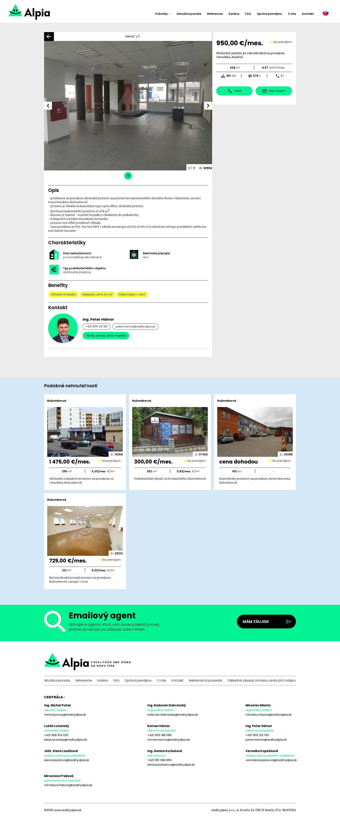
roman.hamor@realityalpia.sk (168, 739)
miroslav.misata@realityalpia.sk (268, 714)
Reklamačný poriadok (205, 681)
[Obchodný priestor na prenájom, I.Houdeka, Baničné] (43, 14)
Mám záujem (256, 621)
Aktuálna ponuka (188, 14)
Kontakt (308, 14)
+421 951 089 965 (159, 760)
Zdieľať (129, 36)
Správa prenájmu (269, 14)
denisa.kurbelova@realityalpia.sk (171, 764)
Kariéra (234, 14)
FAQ (248, 14)
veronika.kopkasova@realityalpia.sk (271, 760)
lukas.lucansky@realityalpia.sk (65, 739)
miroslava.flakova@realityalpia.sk (68, 785)
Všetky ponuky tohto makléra (106, 336)
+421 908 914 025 (56, 735)
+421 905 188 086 (159, 735)
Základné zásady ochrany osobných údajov (262, 681)
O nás (292, 14)
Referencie (215, 14)
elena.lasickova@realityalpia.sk (66, 760)
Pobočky (161, 14)
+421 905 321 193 (96, 326)
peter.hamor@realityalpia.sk (135, 326)
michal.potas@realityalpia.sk (65, 714)
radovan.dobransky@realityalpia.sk (172, 714)
